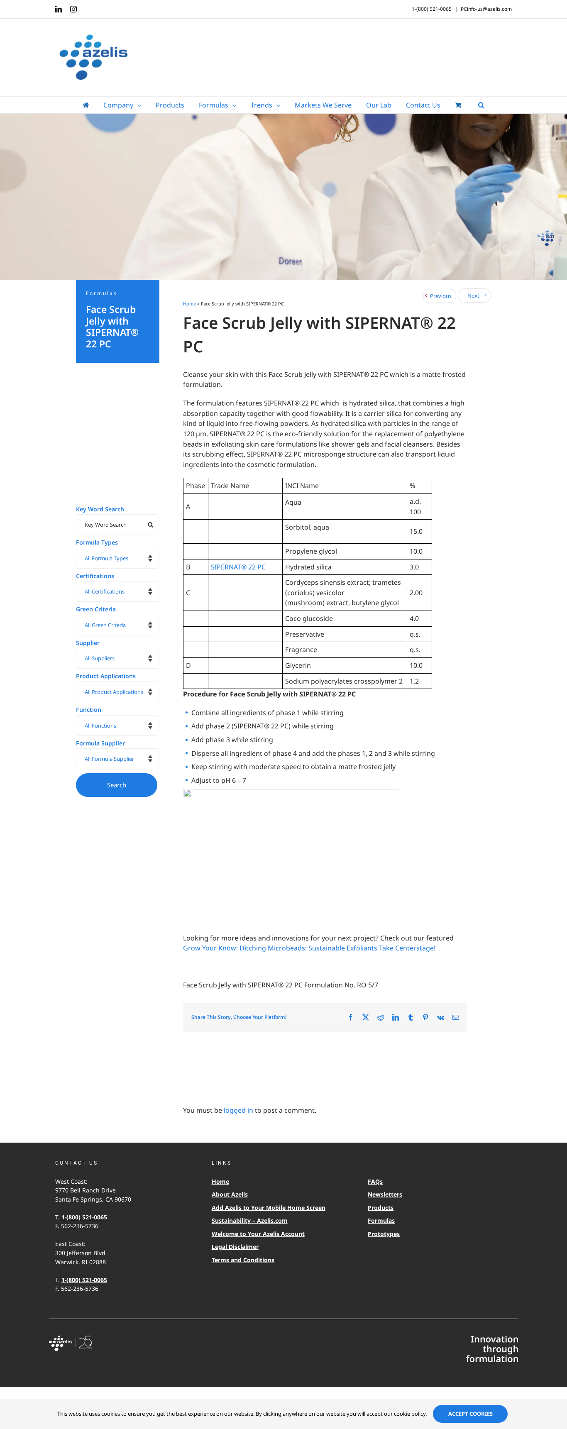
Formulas (381, 1220)
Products (380, 1208)
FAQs (375, 1181)
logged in (238, 1110)
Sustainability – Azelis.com (250, 1220)
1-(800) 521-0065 (84, 1217)
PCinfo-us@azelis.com (486, 8)
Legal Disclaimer (235, 1247)
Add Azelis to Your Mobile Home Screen (268, 1208)
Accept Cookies (470, 1413)
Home (189, 303)
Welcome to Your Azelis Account (258, 1234)
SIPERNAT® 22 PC (238, 567)
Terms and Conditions (243, 1260)
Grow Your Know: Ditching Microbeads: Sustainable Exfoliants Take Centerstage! (310, 948)
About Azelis (230, 1194)
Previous (441, 296)
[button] (481, 105)
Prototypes (384, 1234)
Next (473, 295)
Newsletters (385, 1194)
